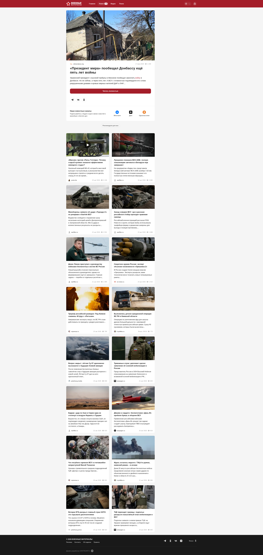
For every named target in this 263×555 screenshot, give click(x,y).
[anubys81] (69, 180)
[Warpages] (115, 381)
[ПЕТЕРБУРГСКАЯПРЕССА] (69, 530)
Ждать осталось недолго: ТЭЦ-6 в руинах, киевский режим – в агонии (132, 464)
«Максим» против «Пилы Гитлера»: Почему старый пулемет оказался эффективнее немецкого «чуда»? (87, 162)
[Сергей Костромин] (115, 180)
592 (105, 480)
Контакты (78, 542)
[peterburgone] (115, 430)
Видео (113, 4)
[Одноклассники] (170, 541)
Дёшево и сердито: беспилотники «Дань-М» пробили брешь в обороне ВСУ (132, 414)
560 (151, 530)
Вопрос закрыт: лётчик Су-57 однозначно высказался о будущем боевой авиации (86, 364)
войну (137, 78)
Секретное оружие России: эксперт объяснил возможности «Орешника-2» (130, 265)
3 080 (151, 180)
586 (151, 480)
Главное (92, 4)
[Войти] (195, 4)
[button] (72, 99)
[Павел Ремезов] (115, 232)
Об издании (87, 542)
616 (151, 430)
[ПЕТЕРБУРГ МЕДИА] (69, 381)
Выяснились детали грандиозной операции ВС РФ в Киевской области (132, 315)
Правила (97, 542)
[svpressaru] (69, 331)
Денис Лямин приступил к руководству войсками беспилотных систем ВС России (86, 265)
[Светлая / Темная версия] (187, 4)
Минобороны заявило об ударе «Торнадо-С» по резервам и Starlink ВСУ (87, 213)
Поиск (121, 4)
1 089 (105, 282)
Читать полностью (110, 91)
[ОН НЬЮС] (115, 282)
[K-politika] (115, 331)
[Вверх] (193, 541)
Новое (103, 4)
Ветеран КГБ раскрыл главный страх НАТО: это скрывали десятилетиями (87, 513)
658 (105, 381)
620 (105, 430)
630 (151, 381)
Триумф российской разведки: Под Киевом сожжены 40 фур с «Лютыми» (86, 315)
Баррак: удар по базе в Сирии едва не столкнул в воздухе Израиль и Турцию (84, 414)
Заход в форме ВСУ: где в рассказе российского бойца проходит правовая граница (130, 214)
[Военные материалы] (74, 4)
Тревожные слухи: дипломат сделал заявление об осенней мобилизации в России (130, 365)
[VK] (176, 541)
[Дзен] (181, 541)
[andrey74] (71, 64)
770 (151, 331)
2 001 (105, 232)
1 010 (151, 282)
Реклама (69, 542)
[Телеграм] (165, 541)
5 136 (105, 180)
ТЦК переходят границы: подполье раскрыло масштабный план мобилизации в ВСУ (133, 514)
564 (105, 530)
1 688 (151, 232)
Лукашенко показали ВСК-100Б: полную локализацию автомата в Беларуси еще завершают (131, 162)
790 (105, 331)
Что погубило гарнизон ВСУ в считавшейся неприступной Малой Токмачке (86, 464)
